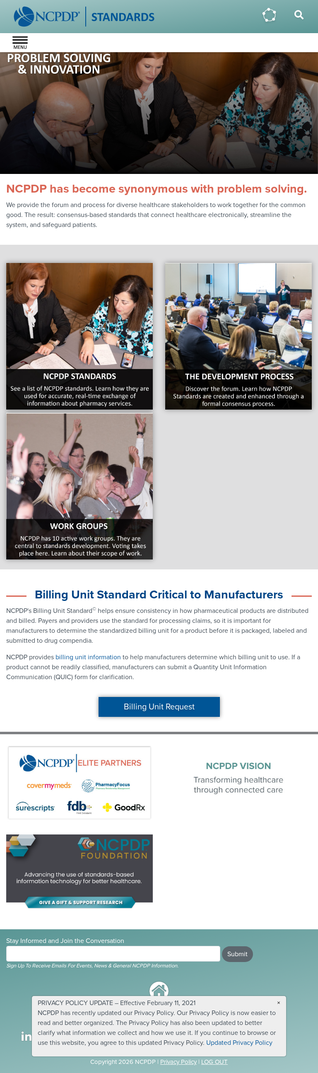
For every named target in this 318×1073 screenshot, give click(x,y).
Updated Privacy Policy (239, 1043)
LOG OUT (214, 1062)
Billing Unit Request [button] (159, 707)
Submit (237, 954)
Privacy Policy (178, 1062)
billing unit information (88, 657)
